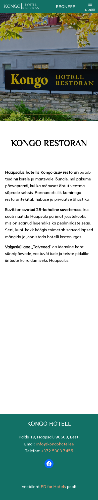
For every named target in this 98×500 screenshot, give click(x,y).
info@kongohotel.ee (55, 443)
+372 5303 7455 (57, 450)
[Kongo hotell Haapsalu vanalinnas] (28, 6)
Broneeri (66, 6)
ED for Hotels (53, 486)
